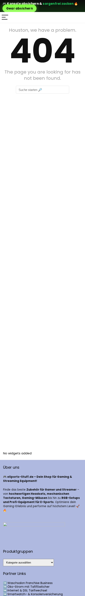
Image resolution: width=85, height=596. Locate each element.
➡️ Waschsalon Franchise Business (28, 583)
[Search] (79, 17)
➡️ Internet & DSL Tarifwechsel (25, 590)
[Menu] (5, 17)
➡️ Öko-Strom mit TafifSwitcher (26, 587)
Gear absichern (19, 8)
